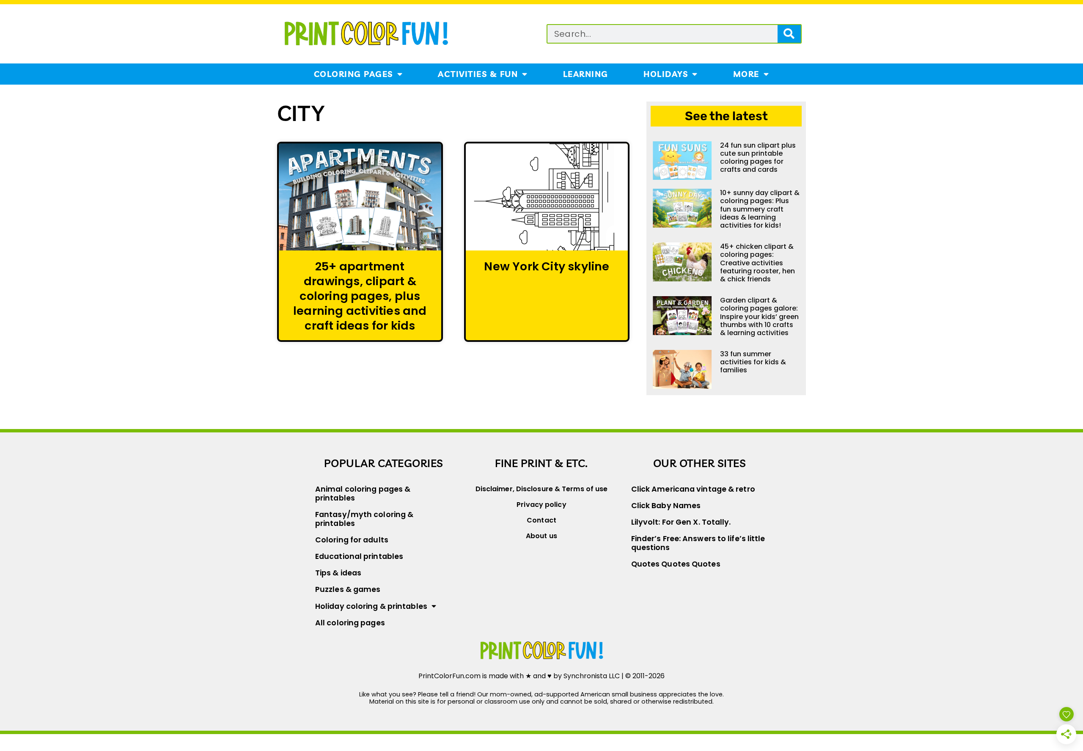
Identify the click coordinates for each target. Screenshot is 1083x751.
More (746, 74)
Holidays (665, 74)
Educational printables (359, 556)
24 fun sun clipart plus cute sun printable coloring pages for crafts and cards (758, 157)
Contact (541, 520)
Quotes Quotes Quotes (675, 564)
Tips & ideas (338, 573)
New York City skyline (546, 266)
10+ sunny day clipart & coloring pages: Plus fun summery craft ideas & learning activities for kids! (760, 209)
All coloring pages (350, 623)
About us (541, 536)
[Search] (789, 34)
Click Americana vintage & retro (693, 489)
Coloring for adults (351, 540)
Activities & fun (478, 74)
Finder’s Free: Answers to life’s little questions (698, 543)
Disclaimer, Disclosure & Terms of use (542, 489)
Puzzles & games (348, 589)
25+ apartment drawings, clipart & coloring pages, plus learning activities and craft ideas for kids (360, 296)
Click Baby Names (666, 506)
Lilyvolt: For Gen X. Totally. (681, 522)
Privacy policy (541, 504)
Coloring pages (353, 74)
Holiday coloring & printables (371, 606)
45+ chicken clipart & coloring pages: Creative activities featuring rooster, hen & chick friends (757, 263)
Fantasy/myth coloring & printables (364, 518)
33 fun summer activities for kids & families (753, 362)
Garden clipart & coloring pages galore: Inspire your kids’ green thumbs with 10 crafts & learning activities (759, 316)
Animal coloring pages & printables (362, 493)
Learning (585, 74)
